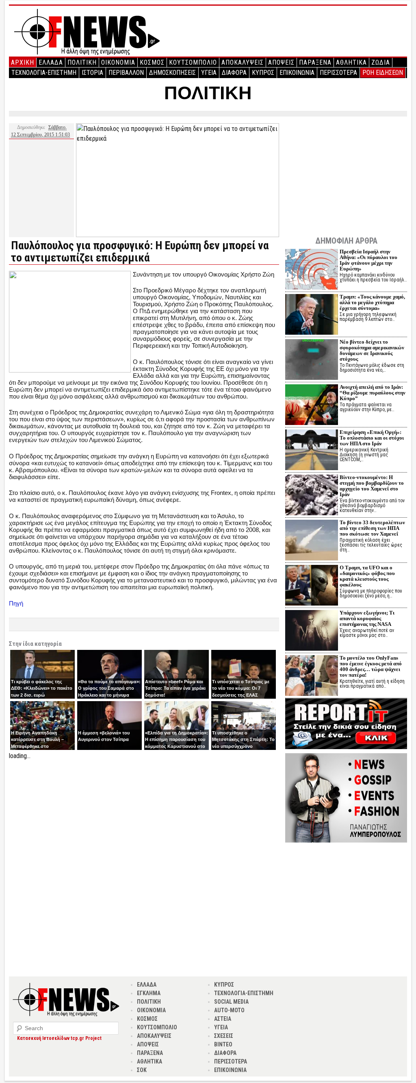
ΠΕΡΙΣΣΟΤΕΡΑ (338, 72)
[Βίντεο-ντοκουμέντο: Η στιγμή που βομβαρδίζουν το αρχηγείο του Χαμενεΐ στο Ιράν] (311, 496)
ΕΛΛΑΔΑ (51, 62)
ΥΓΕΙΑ (209, 72)
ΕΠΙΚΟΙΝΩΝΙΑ (297, 72)
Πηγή (16, 603)
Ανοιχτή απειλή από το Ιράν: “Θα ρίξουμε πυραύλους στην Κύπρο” (372, 392)
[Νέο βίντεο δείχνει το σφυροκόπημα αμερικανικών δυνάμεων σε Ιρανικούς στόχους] (311, 360)
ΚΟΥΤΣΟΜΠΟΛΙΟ (193, 62)
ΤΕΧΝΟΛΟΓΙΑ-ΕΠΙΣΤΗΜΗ (43, 72)
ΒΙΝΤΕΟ (223, 1044)
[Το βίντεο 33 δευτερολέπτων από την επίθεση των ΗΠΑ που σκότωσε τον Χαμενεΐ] (311, 541)
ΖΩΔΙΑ (380, 62)
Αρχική (22, 62)
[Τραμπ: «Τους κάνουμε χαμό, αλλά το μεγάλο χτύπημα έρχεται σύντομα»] (311, 315)
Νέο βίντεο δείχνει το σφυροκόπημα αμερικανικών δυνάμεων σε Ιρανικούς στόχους (372, 350)
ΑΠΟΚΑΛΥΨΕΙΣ (242, 62)
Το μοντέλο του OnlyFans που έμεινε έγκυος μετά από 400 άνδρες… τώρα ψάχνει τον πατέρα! (371, 666)
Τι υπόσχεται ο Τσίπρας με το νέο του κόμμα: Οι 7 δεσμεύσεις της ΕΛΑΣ (240, 688)
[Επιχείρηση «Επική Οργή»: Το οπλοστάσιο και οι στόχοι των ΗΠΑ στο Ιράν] (311, 450)
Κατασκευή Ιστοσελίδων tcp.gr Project (59, 1038)
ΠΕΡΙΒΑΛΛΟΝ (126, 72)
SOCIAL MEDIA (231, 1001)
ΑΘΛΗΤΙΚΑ (351, 62)
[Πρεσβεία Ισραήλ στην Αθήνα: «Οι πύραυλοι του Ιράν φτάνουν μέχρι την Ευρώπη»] (311, 270)
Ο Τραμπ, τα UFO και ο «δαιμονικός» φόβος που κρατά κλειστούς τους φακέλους (367, 576)
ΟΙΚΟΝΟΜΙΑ (118, 62)
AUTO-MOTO (229, 1010)
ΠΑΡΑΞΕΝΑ (315, 62)
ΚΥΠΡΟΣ (263, 72)
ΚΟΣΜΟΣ (152, 62)
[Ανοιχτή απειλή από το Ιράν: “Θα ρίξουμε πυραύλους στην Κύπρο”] (311, 405)
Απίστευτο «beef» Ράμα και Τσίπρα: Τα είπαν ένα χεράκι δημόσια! (175, 688)
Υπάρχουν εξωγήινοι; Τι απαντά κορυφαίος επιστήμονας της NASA (367, 618)
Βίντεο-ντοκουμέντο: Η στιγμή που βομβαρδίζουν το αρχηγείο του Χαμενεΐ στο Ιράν (372, 485)
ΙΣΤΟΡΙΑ (92, 72)
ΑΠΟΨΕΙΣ (281, 62)
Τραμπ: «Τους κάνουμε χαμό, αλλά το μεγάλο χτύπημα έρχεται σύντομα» (372, 302)
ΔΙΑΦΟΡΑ (234, 72)
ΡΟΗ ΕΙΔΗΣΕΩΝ (382, 72)
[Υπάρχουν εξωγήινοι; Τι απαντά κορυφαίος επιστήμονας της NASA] (311, 631)
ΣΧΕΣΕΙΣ (223, 1036)
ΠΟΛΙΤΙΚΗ (82, 62)
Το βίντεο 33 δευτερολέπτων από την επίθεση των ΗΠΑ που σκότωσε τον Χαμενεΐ (372, 528)
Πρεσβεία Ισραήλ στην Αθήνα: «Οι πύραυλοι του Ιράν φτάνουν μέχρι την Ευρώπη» (368, 260)
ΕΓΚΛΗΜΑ (148, 993)
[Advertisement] (144, 818)
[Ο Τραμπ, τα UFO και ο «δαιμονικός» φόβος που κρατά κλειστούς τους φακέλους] (311, 586)
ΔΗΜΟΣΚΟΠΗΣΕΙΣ (172, 72)
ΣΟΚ (142, 1070)
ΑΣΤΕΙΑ (222, 1018)
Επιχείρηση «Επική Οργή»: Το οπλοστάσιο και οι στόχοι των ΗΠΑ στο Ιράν (372, 438)
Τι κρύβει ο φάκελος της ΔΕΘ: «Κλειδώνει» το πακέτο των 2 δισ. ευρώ (41, 688)
